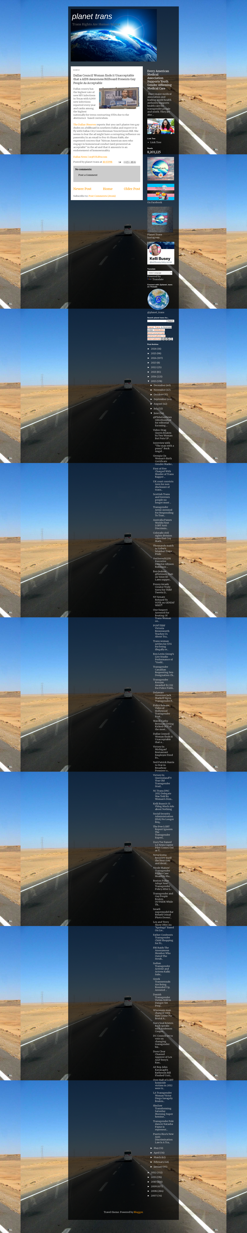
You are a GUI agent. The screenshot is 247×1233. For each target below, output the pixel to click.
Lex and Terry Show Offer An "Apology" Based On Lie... (163, 926)
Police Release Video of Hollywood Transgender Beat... (161, 711)
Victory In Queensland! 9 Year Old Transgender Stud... (162, 781)
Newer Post (82, 189)
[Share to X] (130, 162)
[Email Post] (119, 161)
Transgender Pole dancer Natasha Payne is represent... (163, 1125)
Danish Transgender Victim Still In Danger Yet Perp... (162, 1000)
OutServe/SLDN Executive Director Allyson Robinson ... (163, 562)
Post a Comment (88, 174)
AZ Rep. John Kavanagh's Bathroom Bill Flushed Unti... (162, 1071)
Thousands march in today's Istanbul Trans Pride (163, 549)
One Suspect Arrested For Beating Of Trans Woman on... (162, 615)
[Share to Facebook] (132, 162)
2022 (154, 367)
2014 (154, 376)
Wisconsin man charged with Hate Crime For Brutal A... (162, 1014)
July (156, 408)
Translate (158, 279)
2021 (154, 371)
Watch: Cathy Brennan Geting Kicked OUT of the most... (163, 725)
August (158, 403)
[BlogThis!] (127, 162)
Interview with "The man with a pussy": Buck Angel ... (163, 447)
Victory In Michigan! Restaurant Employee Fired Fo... (163, 752)
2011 (153, 1177)
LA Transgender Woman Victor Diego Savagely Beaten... (163, 1097)
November (160, 389)
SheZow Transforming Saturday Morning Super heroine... (163, 1111)
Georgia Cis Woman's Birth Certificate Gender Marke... (163, 460)
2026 (154, 348)
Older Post (132, 189)
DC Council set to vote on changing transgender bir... (163, 1041)
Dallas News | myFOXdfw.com (90, 156)
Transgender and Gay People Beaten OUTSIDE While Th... (163, 899)
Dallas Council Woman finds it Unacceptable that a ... (163, 738)
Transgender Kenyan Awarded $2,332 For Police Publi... (163, 683)
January (158, 1166)
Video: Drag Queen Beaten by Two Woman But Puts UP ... (163, 434)
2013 (154, 381)
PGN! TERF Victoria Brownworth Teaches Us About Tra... (161, 631)
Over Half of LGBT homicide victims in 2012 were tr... (163, 1084)
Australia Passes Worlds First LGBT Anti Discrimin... (162, 524)
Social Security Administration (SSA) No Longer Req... (163, 818)
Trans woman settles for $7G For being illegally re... (162, 645)
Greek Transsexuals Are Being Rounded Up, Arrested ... (161, 984)
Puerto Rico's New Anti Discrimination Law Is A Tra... (163, 1138)
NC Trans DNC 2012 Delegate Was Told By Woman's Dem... (163, 795)
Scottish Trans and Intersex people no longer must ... (162, 498)
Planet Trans (153, 327)
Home (108, 189)
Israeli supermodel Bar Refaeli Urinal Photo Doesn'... (163, 913)
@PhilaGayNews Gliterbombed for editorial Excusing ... (162, 421)
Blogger (138, 1212)
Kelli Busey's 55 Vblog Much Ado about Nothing (163, 806)
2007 (154, 1195)
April (157, 1152)
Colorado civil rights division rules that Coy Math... (162, 537)
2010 (154, 1181)
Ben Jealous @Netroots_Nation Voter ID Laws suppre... (163, 575)
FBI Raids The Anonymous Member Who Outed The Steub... (162, 953)
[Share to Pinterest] (134, 162)
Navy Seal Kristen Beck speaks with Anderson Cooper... (163, 1027)
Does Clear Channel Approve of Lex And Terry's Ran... (162, 1057)
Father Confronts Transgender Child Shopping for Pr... (163, 939)
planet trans (92, 16)
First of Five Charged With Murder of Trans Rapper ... (163, 472)
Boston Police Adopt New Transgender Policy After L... (162, 885)
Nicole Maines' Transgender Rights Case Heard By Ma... (162, 872)
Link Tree (155, 142)
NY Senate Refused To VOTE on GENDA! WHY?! (163, 601)
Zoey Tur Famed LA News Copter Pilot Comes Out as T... (163, 846)
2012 (154, 1172)
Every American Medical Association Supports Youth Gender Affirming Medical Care (159, 79)
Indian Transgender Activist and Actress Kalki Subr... (161, 969)
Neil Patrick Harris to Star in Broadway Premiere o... (163, 766)
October (159, 394)
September (160, 399)
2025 (154, 353)
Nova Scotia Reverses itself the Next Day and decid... (162, 859)
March (157, 1157)
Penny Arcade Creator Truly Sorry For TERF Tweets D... (162, 588)
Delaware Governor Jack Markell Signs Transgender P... (163, 696)
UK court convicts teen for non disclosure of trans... (163, 485)
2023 (154, 362)
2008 (154, 1191)
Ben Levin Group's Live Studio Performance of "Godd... (163, 658)
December (160, 385)
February (159, 1161)
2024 (154, 358)
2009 (154, 1186)
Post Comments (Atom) (102, 195)
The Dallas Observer (84, 124)
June (156, 413)
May (156, 1148)
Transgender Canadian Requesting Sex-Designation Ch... (163, 671)
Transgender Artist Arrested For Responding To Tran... (163, 511)
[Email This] (125, 162)
